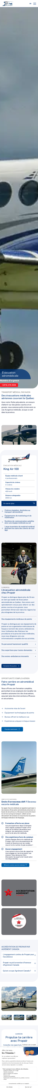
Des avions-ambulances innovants (15, 656)
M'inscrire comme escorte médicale (15, 865)
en (30, 3)
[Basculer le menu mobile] (34, 4)
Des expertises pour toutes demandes (16, 650)
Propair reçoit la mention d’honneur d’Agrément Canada (17, 964)
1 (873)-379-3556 (9, 385)
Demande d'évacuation (10, 666)
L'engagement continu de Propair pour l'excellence (18, 955)
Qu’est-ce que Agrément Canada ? (17, 971)
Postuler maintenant (11, 729)
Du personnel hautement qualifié (14, 644)
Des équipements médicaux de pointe (16, 619)
